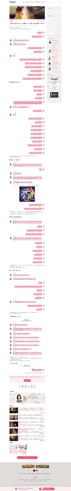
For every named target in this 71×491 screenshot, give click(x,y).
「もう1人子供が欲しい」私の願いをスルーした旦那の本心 (31, 408)
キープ (28, 25)
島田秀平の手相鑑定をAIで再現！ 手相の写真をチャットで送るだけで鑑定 (23, 451)
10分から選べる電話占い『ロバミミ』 (24, 479)
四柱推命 (56, 41)
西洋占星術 (54, 58)
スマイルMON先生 (55, 62)
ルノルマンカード (55, 45)
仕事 (49, 32)
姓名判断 (54, 47)
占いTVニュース (38, 479)
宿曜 (53, 41)
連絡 (49, 26)
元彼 (54, 26)
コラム (58, 12)
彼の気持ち (23, 25)
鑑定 (50, 10)
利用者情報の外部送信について (46, 473)
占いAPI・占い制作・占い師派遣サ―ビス (47, 479)
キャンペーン (51, 12)
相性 (54, 24)
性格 (55, 30)
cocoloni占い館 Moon (32, 479)
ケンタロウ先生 (54, 67)
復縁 (58, 24)
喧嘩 (15, 25)
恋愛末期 (33, 25)
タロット (30, 400)
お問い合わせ (25, 473)
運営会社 (21, 473)
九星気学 (54, 42)
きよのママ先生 (54, 40)
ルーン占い (31, 401)
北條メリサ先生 (54, 49)
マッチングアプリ (52, 34)
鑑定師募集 (33, 473)
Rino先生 (33, 393)
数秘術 (35, 401)
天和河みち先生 (54, 56)
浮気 (18, 25)
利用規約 (29, 473)
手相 (53, 52)
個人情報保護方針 (38, 473)
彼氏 (37, 25)
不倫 (54, 32)
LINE (54, 28)
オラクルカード (35, 400)
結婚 (49, 24)
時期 (11, 25)
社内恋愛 (50, 30)
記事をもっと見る (27, 457)
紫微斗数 (57, 42)
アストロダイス (55, 65)
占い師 (55, 10)
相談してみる (27, 380)
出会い (50, 28)
